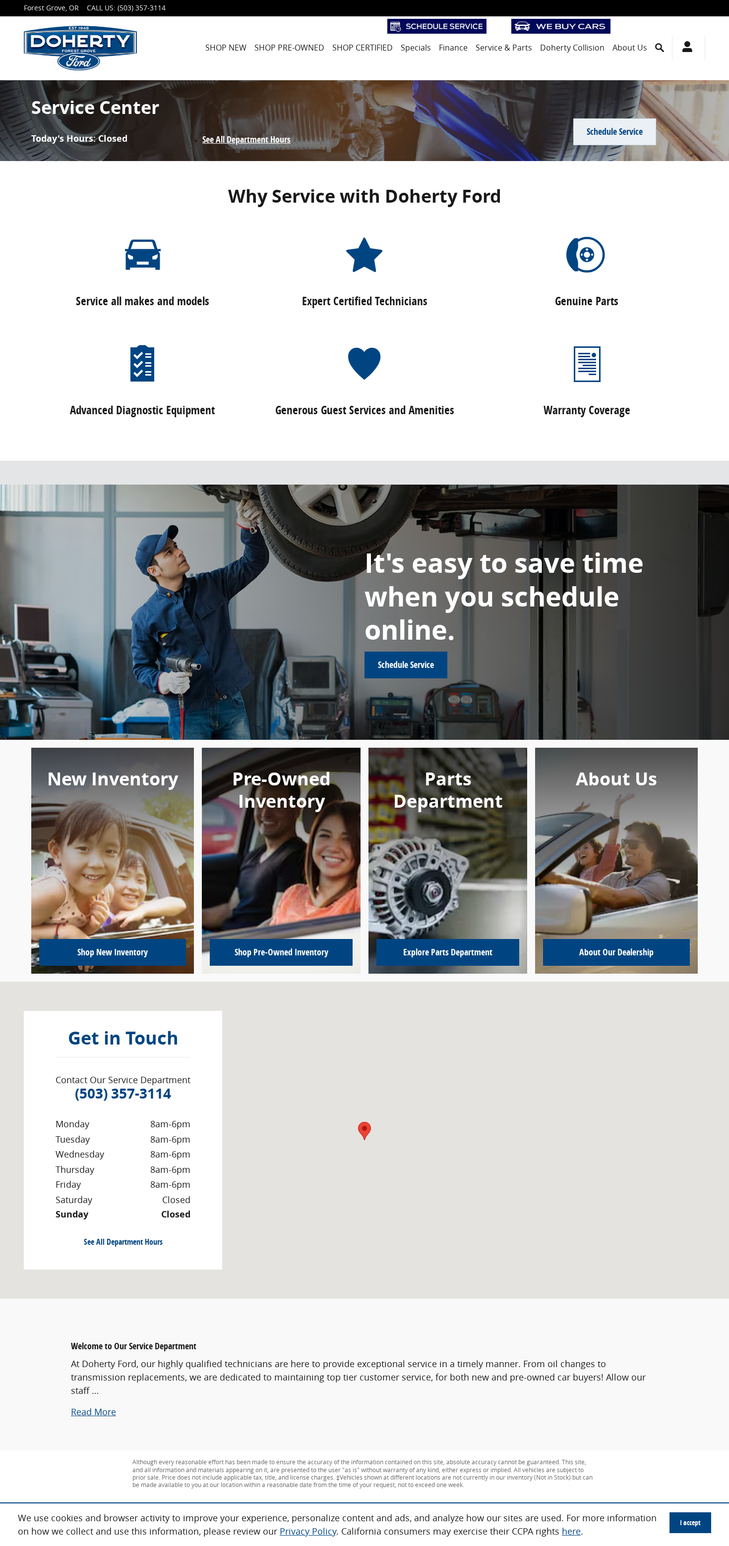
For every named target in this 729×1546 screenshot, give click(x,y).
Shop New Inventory (112, 952)
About (616, 952)
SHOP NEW (225, 47)
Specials (416, 47)
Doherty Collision (572, 47)
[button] (93, 1412)
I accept (690, 1522)
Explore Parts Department (447, 952)
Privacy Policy (308, 1531)
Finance (453, 47)
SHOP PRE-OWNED (289, 47)
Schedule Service (615, 131)
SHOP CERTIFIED (362, 47)
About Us (629, 47)
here (571, 1531)
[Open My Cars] (684, 48)
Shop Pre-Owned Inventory (281, 952)
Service (504, 47)
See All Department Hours (246, 139)
